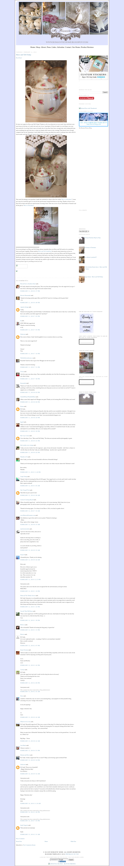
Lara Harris (23, 745)
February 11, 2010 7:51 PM (30, 367)
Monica (22, 634)
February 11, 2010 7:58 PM (30, 379)
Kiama (22, 406)
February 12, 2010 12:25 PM (30, 579)
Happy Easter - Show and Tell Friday (93, 277)
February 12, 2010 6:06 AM (30, 495)
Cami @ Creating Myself (26, 499)
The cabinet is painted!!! (90, 257)
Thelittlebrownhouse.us (26, 358)
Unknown (22, 334)
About (43, 47)
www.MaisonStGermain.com (27, 515)
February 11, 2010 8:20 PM (30, 417)
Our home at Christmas (90, 247)
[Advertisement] (93, 143)
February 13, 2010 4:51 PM (30, 750)
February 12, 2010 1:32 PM (30, 606)
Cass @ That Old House (26, 611)
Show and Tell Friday (23, 55)
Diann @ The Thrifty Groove (27, 595)
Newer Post (19, 841)
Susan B (22, 554)
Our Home (76, 47)
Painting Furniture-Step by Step (92, 238)
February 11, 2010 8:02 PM (30, 392)
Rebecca (22, 624)
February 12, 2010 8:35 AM (30, 524)
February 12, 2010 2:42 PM (30, 665)
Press (49, 47)
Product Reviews (87, 47)
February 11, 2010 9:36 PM (30, 431)
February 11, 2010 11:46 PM (30, 472)
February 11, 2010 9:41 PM (30, 441)
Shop (38, 47)
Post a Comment (20, 838)
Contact (68, 47)
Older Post (73, 841)
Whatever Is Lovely (25, 721)
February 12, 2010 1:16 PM (30, 591)
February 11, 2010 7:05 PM (30, 316)
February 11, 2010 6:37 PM (30, 291)
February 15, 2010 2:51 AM (30, 834)
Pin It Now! (19, 58)
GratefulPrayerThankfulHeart (28, 396)
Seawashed (23, 383)
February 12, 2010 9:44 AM (30, 560)
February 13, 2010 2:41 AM (30, 691)
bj (20, 320)
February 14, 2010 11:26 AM (30, 803)
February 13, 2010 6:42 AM (30, 717)
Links (54, 47)
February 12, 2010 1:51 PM (30, 630)
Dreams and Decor (25, 755)
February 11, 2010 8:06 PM (30, 402)
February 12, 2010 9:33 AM (30, 550)
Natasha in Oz (24, 457)
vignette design (24, 307)
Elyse (21, 696)
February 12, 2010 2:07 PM (30, 645)
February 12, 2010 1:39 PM (30, 620)
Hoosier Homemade (25, 295)
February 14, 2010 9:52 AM (30, 774)
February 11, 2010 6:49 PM (30, 302)
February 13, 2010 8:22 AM (30, 741)
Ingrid (22, 422)
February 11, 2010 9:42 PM (30, 452)
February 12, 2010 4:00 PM (30, 683)
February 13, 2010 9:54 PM (30, 760)
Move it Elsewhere (66, 199)
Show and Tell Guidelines (45, 251)
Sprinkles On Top (72, 854)
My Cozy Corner (24, 435)
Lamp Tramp (23, 476)
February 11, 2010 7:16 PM (30, 353)
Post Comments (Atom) (29, 845)
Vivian (22, 371)
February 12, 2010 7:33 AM (30, 511)
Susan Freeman (24, 650)
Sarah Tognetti (24, 825)
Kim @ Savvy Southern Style (28, 283)
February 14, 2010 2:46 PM (30, 812)
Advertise (60, 47)
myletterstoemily (24, 529)
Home (32, 47)
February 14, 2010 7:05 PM (30, 820)
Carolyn (22, 669)
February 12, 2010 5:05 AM (30, 485)
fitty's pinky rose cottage (26, 445)
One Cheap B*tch (25, 490)
